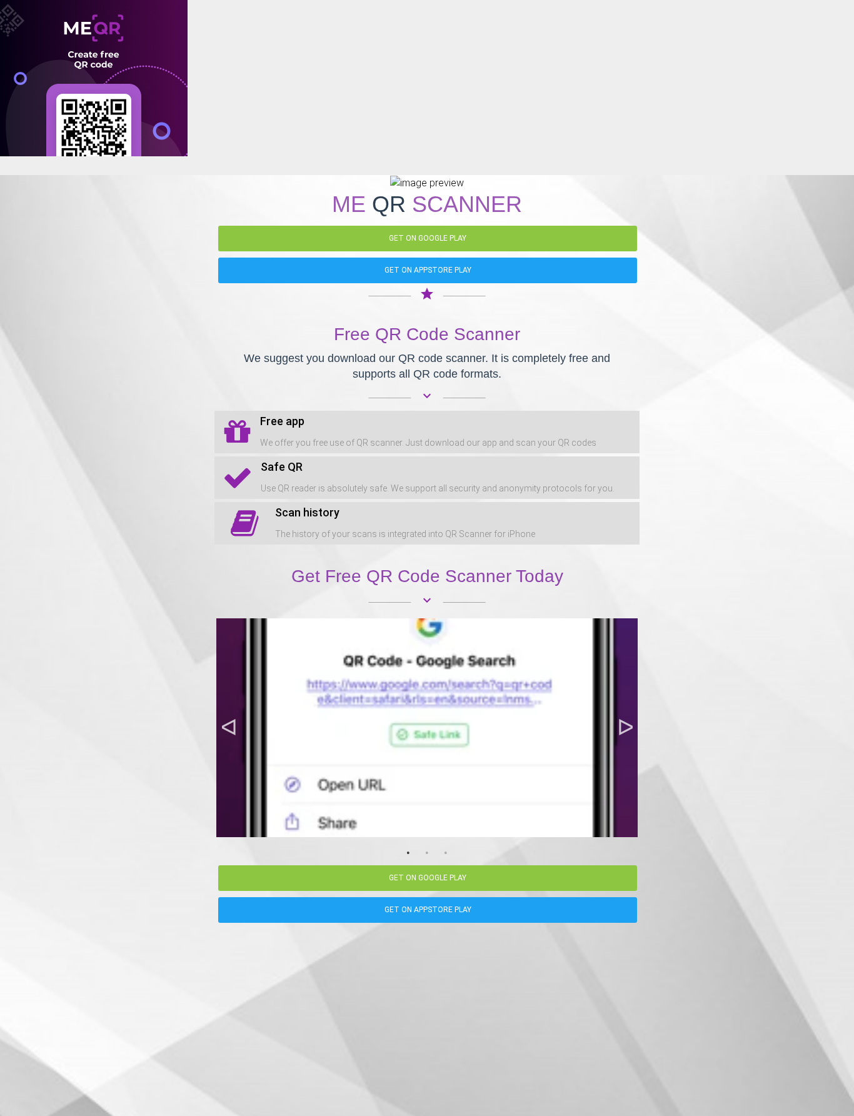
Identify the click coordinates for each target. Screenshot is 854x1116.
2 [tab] (427, 853)
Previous (228, 727)
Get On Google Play (427, 238)
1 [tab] (408, 853)
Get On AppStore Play (427, 270)
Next (625, 727)
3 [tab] (446, 853)
